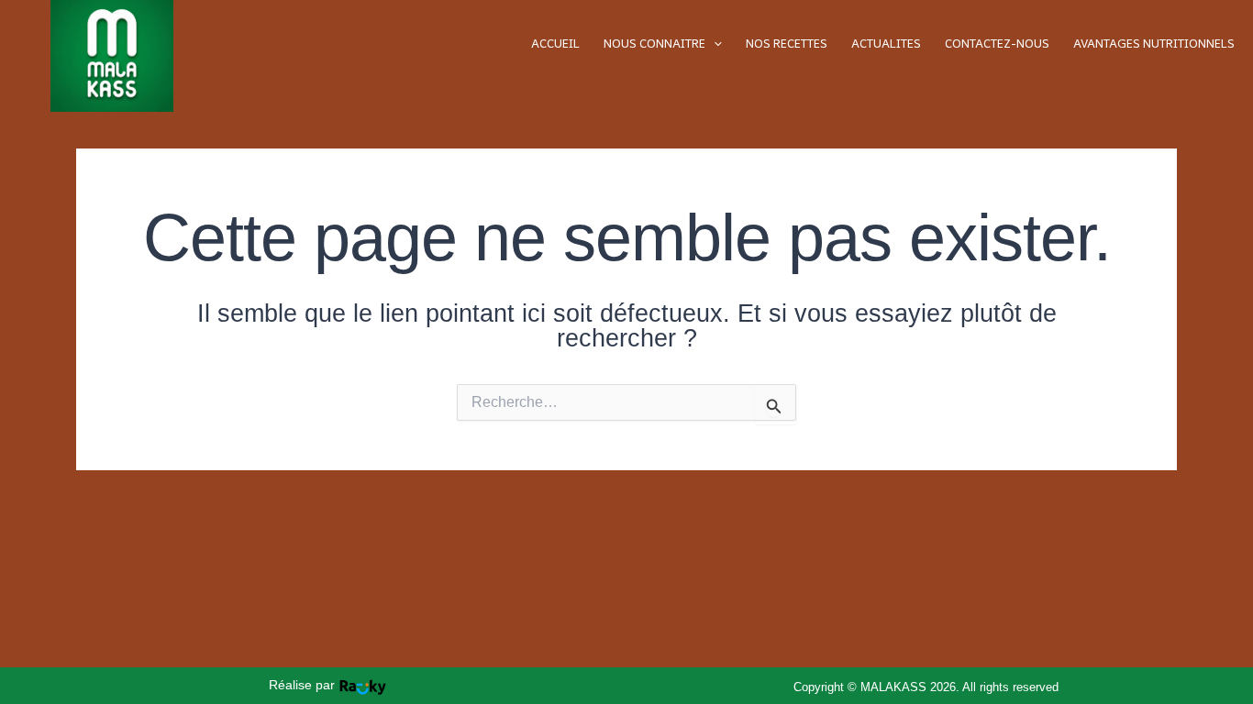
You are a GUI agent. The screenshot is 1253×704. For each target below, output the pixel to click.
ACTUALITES (886, 43)
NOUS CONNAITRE (654, 43)
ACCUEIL (555, 43)
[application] (713, 43)
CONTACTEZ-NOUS (997, 43)
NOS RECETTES (786, 43)
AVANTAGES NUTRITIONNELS (1154, 43)
